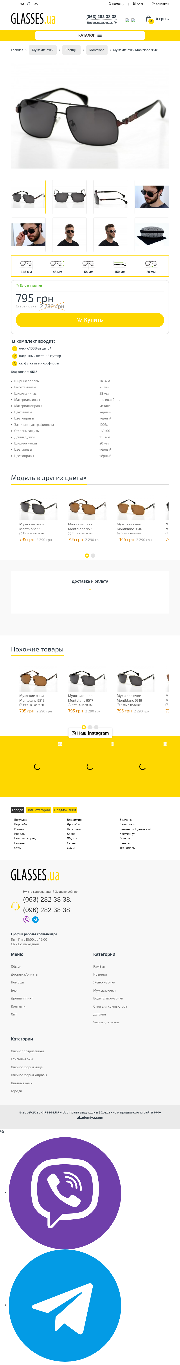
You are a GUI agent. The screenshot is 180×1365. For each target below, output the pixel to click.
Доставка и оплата (90, 581)
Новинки (100, 974)
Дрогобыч (74, 824)
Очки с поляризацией (27, 1051)
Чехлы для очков (106, 1022)
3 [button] (96, 727)
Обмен (16, 966)
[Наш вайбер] (65, 1193)
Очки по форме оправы (29, 1075)
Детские (99, 1014)
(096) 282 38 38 (46, 910)
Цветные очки (21, 1083)
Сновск (125, 843)
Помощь (118, 3)
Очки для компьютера (110, 1006)
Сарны (71, 843)
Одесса (125, 838)
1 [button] (87, 555)
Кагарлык (74, 829)
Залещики (127, 824)
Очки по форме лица (27, 1067)
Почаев (19, 843)
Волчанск (126, 819)
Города (16, 1091)
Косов (71, 833)
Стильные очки (22, 1059)
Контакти (18, 1006)
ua (36, 3)
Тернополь (127, 847)
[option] (90, 116)
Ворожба (20, 824)
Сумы (71, 847)
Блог (140, 3)
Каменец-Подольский (135, 829)
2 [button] (93, 555)
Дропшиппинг (22, 998)
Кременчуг (127, 833)
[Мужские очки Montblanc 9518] (90, 116)
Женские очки (104, 982)
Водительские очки (108, 998)
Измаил (19, 829)
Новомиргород (25, 838)
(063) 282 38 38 (46, 899)
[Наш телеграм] (65, 1305)
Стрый (18, 847)
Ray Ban (99, 966)
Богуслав (20, 819)
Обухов (72, 838)
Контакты (162, 3)
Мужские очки (104, 990)
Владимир (74, 819)
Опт (14, 1014)
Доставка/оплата (24, 974)
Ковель (19, 833)
